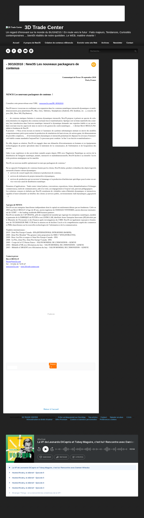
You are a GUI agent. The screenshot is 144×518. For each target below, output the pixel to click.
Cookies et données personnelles (83, 420)
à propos (79, 457)
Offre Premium (61, 420)
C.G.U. (129, 417)
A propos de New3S (32, 43)
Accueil (16, 43)
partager (63, 457)
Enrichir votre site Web (87, 43)
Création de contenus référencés (59, 43)
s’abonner (47, 457)
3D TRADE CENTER (30, 417)
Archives (105, 43)
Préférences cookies (108, 420)
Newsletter (117, 43)
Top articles (93, 417)
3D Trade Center (44, 27)
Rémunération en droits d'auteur (39, 420)
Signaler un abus (117, 417)
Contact (129, 43)
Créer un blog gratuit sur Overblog (71, 417)
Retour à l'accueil (51, 409)
